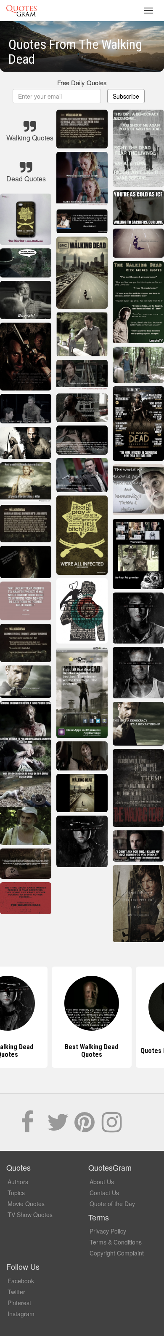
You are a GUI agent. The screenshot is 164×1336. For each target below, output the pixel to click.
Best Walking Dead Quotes (82, 1051)
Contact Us (104, 1192)
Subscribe (126, 96)
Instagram (21, 1313)
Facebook (21, 1281)
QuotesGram (21, 10)
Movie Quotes (26, 1203)
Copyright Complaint (117, 1253)
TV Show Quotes (30, 1214)
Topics (16, 1192)
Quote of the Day (112, 1203)
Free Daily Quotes (82, 82)
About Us (102, 1181)
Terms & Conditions (116, 1242)
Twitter (16, 1292)
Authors (18, 1181)
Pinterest (19, 1302)
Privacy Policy (108, 1231)
